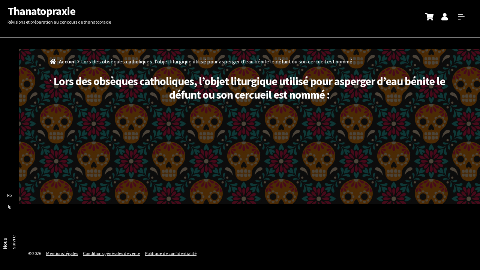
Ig (9, 206)
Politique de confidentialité (170, 253)
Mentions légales (62, 253)
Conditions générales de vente (111, 253)
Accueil (67, 61)
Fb (9, 195)
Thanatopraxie (41, 11)
